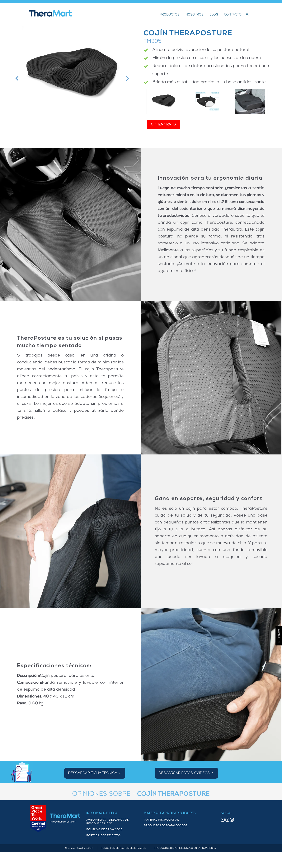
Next (127, 78)
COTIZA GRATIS (163, 124)
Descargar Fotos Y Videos (185, 773)
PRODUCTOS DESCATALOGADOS (165, 825)
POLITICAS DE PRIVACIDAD (104, 829)
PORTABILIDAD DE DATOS (103, 835)
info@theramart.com (63, 821)
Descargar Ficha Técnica (93, 773)
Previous (16, 78)
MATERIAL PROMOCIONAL (161, 819)
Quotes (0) (278, 635)
